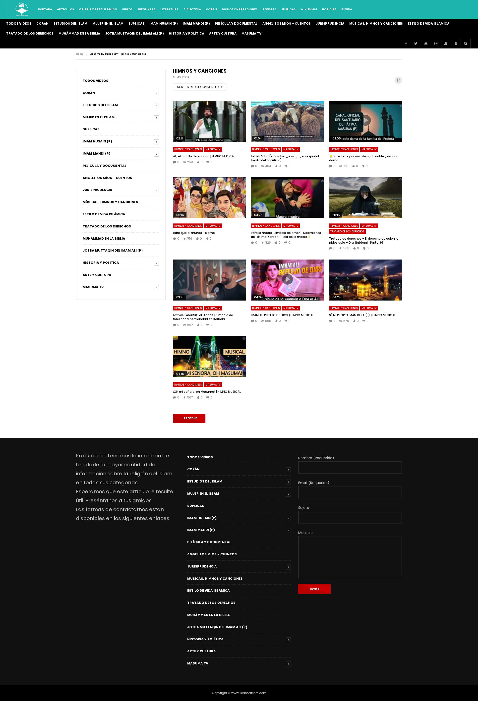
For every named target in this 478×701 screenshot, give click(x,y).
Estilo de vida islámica (428, 23)
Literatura (169, 9)
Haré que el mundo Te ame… (195, 233)
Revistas (269, 9)
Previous (189, 418)
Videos (127, 9)
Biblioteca (192, 9)
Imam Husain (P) (163, 23)
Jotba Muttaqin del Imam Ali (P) (134, 33)
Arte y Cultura (223, 33)
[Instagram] (436, 43)
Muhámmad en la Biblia (79, 33)
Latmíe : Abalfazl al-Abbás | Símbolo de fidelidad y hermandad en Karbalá (203, 317)
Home (80, 53)
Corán (211, 9)
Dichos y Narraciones (239, 9)
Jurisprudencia (330, 23)
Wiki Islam (308, 9)
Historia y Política (186, 33)
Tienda (346, 9)
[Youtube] (426, 43)
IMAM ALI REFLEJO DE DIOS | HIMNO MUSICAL (282, 315)
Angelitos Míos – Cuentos (286, 23)
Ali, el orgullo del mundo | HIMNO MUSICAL (204, 156)
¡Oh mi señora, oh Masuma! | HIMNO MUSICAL (207, 392)
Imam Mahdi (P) (196, 23)
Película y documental (236, 23)
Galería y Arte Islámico (98, 9)
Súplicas (288, 9)
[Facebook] (406, 43)
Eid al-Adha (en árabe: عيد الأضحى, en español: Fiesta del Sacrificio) (285, 158)
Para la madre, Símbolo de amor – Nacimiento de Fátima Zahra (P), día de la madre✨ (286, 235)
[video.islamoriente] (22, 9)
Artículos (65, 9)
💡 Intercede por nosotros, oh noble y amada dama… (363, 158)
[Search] (466, 43)
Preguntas (146, 9)
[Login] (456, 43)
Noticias (329, 9)
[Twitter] (416, 43)
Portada (45, 9)
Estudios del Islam (70, 23)
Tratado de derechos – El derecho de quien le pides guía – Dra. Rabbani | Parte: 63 (363, 240)
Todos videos (18, 23)
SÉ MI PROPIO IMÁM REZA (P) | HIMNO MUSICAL (362, 315)
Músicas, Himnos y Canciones (376, 23)
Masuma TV (251, 33)
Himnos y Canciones (188, 149)
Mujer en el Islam (107, 23)
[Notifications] (446, 43)
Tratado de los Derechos (30, 33)
